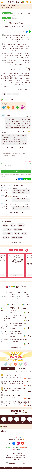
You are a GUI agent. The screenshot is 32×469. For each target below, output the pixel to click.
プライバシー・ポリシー (9, 455)
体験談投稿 (7, 447)
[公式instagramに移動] (18, 443)
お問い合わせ (16, 459)
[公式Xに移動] (9, 443)
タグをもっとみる (16, 242)
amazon (15, 275)
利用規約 (20, 453)
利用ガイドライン (20, 455)
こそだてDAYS (5, 6)
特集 (19, 449)
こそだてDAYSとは (13, 453)
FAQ (26, 455)
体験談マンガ (14, 6)
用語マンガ (14, 449)
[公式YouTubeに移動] (22, 443)
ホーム (4, 431)
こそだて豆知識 (14, 447)
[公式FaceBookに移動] (13, 443)
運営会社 (8, 457)
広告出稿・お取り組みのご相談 (18, 457)
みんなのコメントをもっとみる (16, 213)
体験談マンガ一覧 (16, 347)
